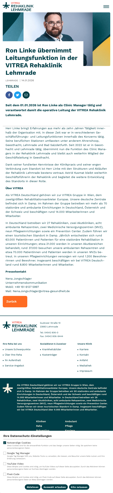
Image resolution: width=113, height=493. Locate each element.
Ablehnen (33, 487)
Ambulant (71, 421)
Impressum (86, 370)
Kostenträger (49, 354)
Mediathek (86, 365)
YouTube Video (56, 466)
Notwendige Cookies (52, 445)
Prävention (42, 430)
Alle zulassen (79, 487)
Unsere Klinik (84, 344)
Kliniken (41, 421)
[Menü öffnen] (106, 6)
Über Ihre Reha (13, 354)
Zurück (11, 301)
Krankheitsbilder (51, 349)
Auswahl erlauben (55, 487)
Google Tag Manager (56, 456)
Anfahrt (84, 360)
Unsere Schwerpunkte (17, 349)
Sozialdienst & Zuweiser (53, 344)
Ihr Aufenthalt (13, 360)
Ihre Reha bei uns (12, 344)
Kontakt (84, 354)
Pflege (69, 425)
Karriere (84, 349)
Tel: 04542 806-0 (49, 332)
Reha (39, 425)
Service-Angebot (14, 365)
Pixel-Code (54, 477)
